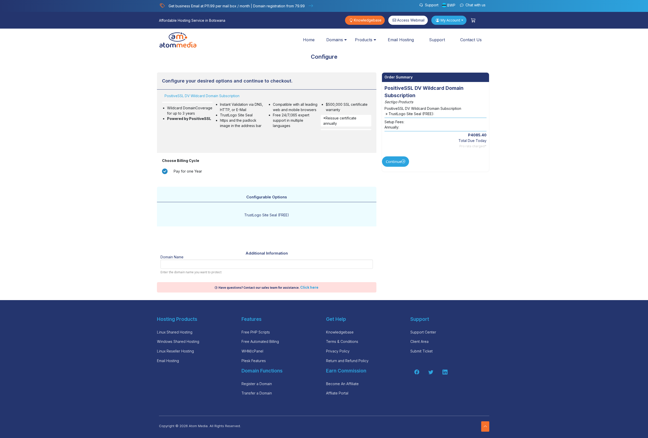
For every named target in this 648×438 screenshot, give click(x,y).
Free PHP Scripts (255, 332)
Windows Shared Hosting (178, 341)
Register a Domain (256, 384)
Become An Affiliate (342, 384)
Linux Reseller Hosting (175, 351)
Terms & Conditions (342, 341)
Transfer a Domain (256, 393)
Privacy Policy (338, 351)
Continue (393, 161)
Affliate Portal (337, 393)
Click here (309, 287)
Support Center (423, 332)
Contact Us (471, 39)
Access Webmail (410, 20)
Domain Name (172, 257)
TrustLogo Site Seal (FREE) (266, 215)
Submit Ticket (421, 351)
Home (309, 39)
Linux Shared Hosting (174, 332)
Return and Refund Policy (347, 361)
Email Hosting (401, 39)
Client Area (419, 341)
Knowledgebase (367, 20)
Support (431, 5)
